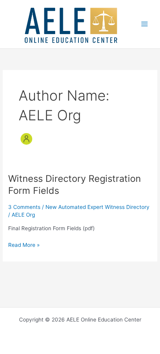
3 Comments (24, 207)
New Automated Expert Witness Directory (97, 207)
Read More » (24, 245)
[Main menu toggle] (144, 24)
